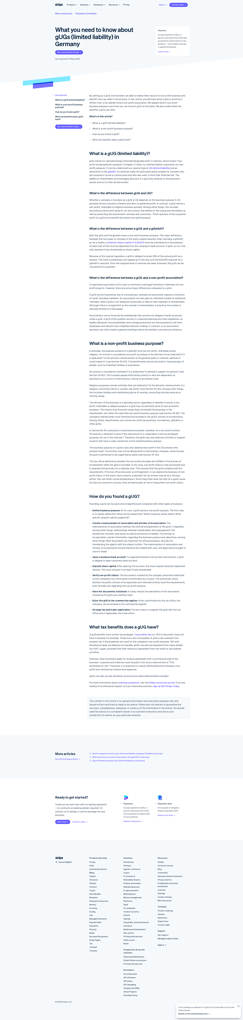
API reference (130, 977)
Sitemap (161, 893)
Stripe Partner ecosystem (135, 960)
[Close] (238, 1007)
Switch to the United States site (193, 1013)
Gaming (127, 918)
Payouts (93, 929)
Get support (163, 935)
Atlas (91, 865)
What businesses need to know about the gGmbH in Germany (121, 757)
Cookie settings (165, 897)
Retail (126, 943)
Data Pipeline (95, 894)
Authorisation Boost (98, 869)
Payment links (95, 922)
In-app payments (131, 890)
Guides (161, 862)
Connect (93, 887)
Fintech (127, 915)
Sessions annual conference (170, 876)
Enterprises (129, 862)
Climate (92, 883)
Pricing (126, 4)
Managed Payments (98, 918)
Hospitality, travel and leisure (136, 922)
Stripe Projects (130, 991)
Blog (160, 869)
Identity (92, 904)
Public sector (129, 940)
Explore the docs (165, 815)
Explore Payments (132, 821)
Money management (133, 897)
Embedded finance (132, 879)
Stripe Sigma (94, 940)
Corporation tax (142, 634)
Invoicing (93, 908)
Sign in (162, 4)
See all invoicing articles (66, 759)
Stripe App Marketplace (134, 956)
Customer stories (165, 865)
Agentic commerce (132, 869)
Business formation (86, 13)
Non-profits (129, 933)
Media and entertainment (135, 929)
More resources (63, 13)
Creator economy (131, 911)
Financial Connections (98, 901)
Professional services (133, 936)
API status (128, 981)
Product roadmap (165, 910)
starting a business (128, 682)
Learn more (163, 51)
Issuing (92, 911)
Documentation (130, 974)
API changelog (130, 984)
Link (91, 915)
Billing (91, 872)
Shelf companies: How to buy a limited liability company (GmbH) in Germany (127, 753)
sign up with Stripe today (166, 686)
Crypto (92, 890)
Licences (162, 890)
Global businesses (132, 887)
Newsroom (162, 917)
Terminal (93, 947)
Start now (61, 821)
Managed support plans (168, 938)
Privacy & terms (165, 879)
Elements (93, 897)
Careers (161, 914)
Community (163, 872)
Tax (91, 943)
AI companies (129, 908)
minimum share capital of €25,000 (125, 242)
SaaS (126, 904)
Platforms (128, 901)
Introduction (61, 95)
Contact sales (177, 4)
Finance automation (132, 883)
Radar (91, 933)
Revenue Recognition (98, 936)
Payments (93, 926)
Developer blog (130, 995)
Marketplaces (130, 894)
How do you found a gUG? (67, 112)
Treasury (93, 950)
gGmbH (112, 171)
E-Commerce (129, 876)
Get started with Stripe (68, 52)
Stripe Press (163, 921)
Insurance (128, 926)
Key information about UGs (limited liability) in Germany (118, 760)
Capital (92, 876)
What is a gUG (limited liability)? (70, 100)
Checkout (93, 879)
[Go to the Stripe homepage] (58, 858)
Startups (127, 865)
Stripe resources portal (162, 682)
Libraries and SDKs (132, 988)
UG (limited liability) (159, 167)
